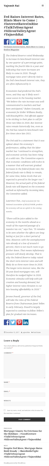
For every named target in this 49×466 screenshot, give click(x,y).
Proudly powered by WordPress (14, 463)
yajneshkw (26, 332)
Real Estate (37, 332)
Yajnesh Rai (11, 5)
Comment (8, 353)
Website (7, 401)
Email (7, 391)
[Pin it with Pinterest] (19, 42)
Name (7, 382)
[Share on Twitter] (13, 42)
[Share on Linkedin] (25, 42)
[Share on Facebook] (7, 42)
